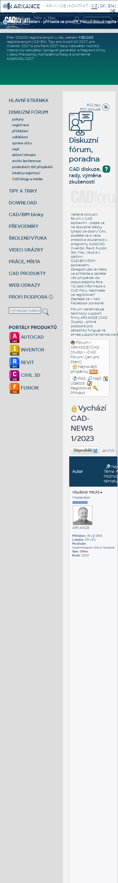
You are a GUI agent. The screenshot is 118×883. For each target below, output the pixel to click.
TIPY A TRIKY (23, 191)
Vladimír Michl (86, 492)
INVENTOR (32, 350)
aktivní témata (24, 155)
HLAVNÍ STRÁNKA (28, 100)
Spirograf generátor (60, 50)
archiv (108, 450)
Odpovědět (82, 450)
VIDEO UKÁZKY (26, 250)
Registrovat (80, 388)
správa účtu (21, 143)
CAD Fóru (79, 290)
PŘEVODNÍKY (23, 226)
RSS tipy (93, 105)
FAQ (82, 378)
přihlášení (20, 131)
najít (15, 149)
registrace (20, 125)
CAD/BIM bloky (26, 214)
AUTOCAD (32, 337)
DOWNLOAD (23, 203)
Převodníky (28, 54)
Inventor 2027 (18, 46)
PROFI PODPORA (28, 297)
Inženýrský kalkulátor (24, 50)
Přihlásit (77, 393)
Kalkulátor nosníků (84, 46)
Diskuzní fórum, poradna (84, 150)
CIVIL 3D (30, 375)
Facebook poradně (87, 303)
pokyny (18, 119)
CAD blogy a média (27, 179)
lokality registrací (26, 173)
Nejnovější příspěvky (83, 369)
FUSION (29, 388)
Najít (97, 378)
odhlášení (20, 137)
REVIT (27, 362)
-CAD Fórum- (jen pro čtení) (84, 357)
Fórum (82, 342)
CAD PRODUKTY (27, 273)
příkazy (62, 54)
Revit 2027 (49, 46)
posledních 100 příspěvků (32, 167)
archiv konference (26, 161)
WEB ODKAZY (24, 285)
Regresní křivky (93, 50)
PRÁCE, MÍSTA (24, 261)
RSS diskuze (90, 109)
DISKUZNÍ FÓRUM (28, 112)
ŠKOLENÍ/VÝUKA (28, 238)
